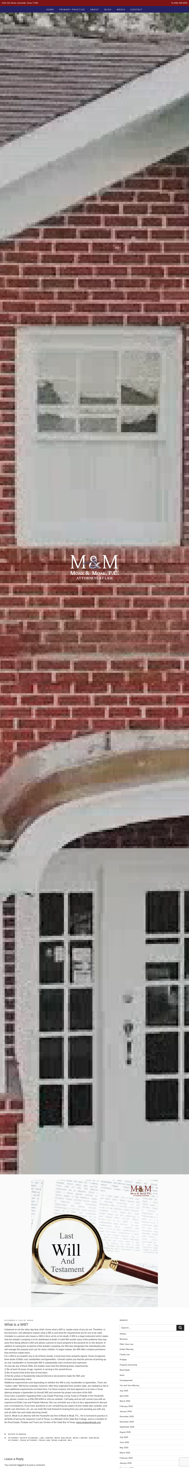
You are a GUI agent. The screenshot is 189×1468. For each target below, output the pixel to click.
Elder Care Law (126, 1344)
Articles (123, 1334)
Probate (123, 1359)
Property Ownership (128, 1365)
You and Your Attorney (129, 1385)
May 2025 (124, 1447)
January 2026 (126, 1411)
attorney (13, 1438)
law (42, 1438)
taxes (122, 1375)
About (94, 9)
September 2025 (127, 1427)
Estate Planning (17, 1434)
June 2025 (124, 1442)
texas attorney (28, 1440)
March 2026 (125, 1401)
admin (30, 1320)
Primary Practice (72, 9)
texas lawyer (58, 1440)
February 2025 (126, 1458)
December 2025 (127, 1416)
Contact (136, 9)
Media (121, 9)
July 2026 (124, 1391)
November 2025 (127, 1422)
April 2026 (124, 1396)
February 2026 (126, 1406)
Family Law (125, 1354)
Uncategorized (126, 1380)
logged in (21, 1465)
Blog (108, 9)
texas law (44, 1440)
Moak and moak (63, 1438)
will (70, 1440)
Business (124, 1339)
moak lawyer (80, 1438)
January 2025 (126, 1463)
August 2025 (125, 1432)
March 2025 (125, 1453)
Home (50, 9)
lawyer (49, 1438)
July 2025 (124, 1437)
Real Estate (125, 1370)
